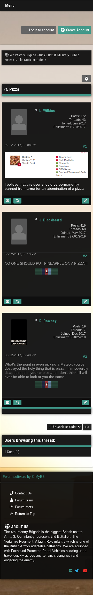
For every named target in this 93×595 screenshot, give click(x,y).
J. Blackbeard (50, 220)
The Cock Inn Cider (31, 60)
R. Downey (48, 321)
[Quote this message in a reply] (85, 201)
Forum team (23, 500)
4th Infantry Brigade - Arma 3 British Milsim (38, 55)
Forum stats (23, 507)
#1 (85, 146)
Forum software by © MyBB (24, 477)
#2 (85, 256)
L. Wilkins (47, 110)
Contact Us (23, 493)
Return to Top (24, 514)
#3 (85, 357)
